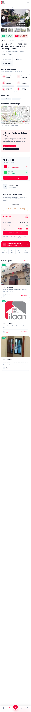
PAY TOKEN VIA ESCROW (15, 233)
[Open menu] (28, 2)
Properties (9, 7)
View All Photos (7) (23, 24)
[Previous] (3, 18)
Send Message (16, 178)
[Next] (27, 18)
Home (3, 7)
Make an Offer (15, 204)
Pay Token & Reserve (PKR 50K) (16, 209)
